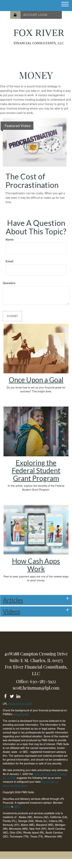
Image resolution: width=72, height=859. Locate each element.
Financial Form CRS (20, 703)
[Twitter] (11, 695)
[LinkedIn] (18, 695)
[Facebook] (5, 695)
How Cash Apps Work (36, 565)
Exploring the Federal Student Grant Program (36, 470)
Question (9, 283)
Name (10, 239)
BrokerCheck (20, 714)
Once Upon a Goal (36, 379)
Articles (13, 600)
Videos (11, 611)
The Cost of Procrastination (32, 181)
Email (9, 261)
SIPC (17, 806)
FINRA (7, 806)
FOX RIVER (38, 33)
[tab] (36, 600)
